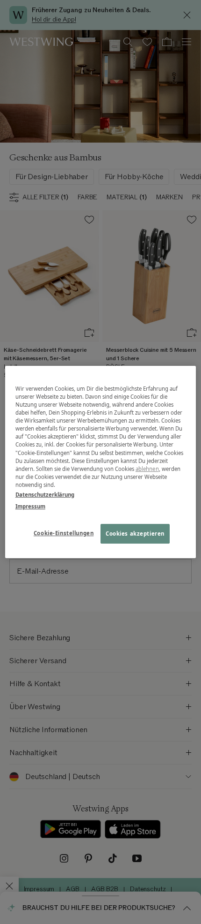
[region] (100, 462)
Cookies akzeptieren (135, 533)
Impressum (30, 506)
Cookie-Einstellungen (63, 533)
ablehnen (147, 468)
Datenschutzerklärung (44, 494)
